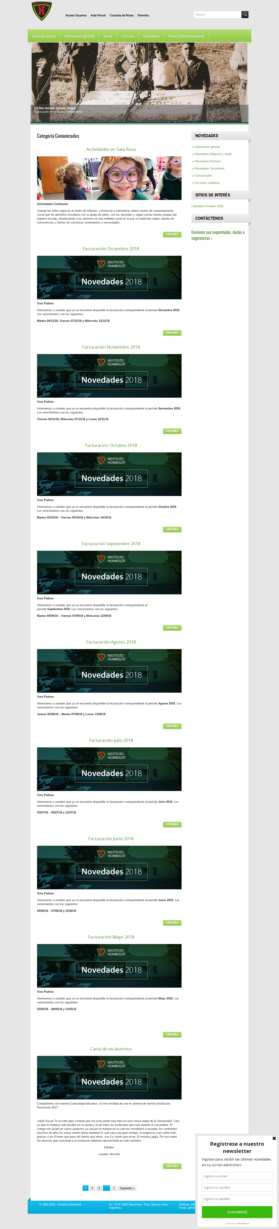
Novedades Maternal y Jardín (213, 154)
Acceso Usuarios (76, 15)
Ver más (172, 234)
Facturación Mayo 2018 (111, 937)
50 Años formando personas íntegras (55, 108)
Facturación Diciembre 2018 (111, 249)
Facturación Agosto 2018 (111, 642)
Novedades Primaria (208, 161)
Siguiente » (127, 1188)
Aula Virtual (98, 15)
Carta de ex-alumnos (111, 1049)
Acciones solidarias (207, 182)
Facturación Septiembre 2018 (111, 544)
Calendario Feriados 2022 (207, 206)
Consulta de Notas (122, 15)
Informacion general (207, 146)
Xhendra (143, 15)
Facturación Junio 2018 (111, 839)
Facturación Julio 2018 (111, 740)
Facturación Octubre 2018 (111, 445)
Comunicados (203, 175)
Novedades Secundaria (209, 168)
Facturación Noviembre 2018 (111, 347)
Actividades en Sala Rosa (111, 149)
